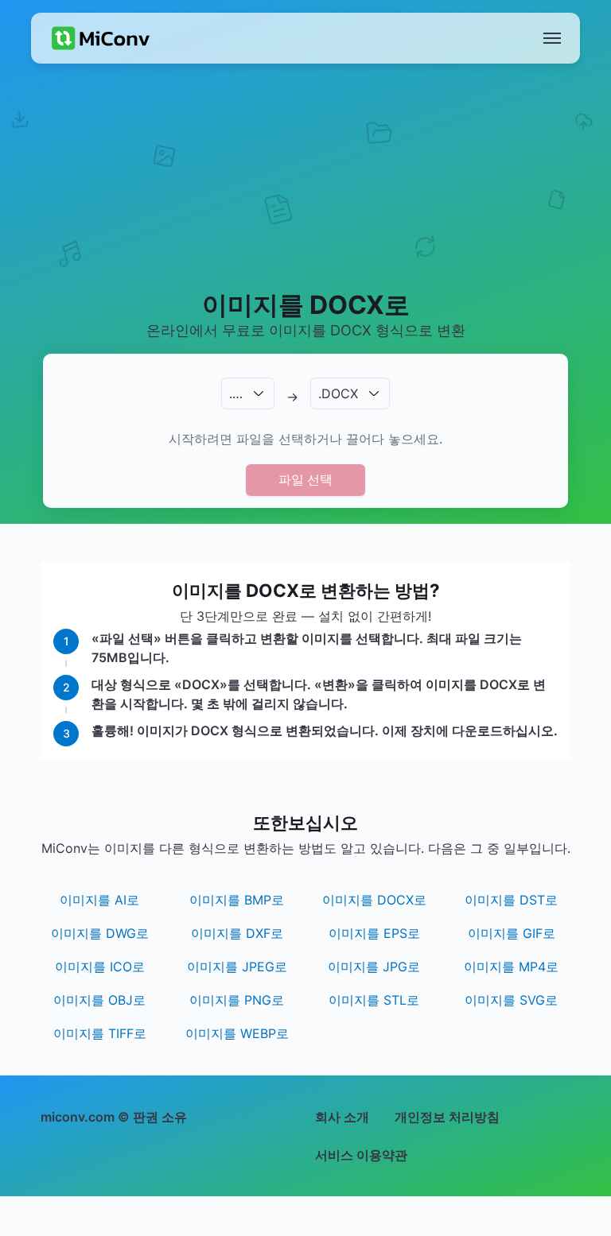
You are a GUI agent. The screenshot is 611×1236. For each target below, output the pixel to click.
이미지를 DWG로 (100, 933)
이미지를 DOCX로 (374, 900)
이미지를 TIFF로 (99, 1033)
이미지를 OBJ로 (99, 1000)
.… (236, 393)
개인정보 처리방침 (447, 1116)
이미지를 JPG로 (374, 966)
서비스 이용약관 (361, 1155)
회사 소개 (342, 1116)
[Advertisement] (305, 195)
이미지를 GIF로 (511, 933)
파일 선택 (305, 479)
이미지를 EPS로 (374, 933)
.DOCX (338, 393)
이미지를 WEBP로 (237, 1033)
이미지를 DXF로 (237, 933)
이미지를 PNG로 (236, 1000)
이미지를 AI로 (99, 900)
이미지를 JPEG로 (237, 966)
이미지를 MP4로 (511, 966)
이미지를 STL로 (374, 1000)
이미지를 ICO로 (100, 966)
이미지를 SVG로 (511, 1000)
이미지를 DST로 (511, 900)
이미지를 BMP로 (236, 900)
